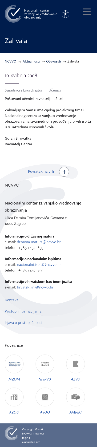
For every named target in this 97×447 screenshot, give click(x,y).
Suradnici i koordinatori (24, 90)
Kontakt (11, 299)
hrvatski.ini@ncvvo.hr (35, 287)
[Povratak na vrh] (64, 172)
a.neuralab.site (31, 442)
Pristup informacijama (23, 311)
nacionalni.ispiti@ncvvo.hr (39, 264)
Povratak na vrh (41, 171)
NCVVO (27, 433)
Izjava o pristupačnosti (23, 322)
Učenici (54, 90)
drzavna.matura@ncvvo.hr (39, 241)
